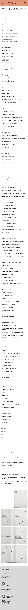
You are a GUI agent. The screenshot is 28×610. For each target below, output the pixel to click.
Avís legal (3, 573)
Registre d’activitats (5, 576)
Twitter (2, 582)
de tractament (4, 577)
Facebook (3, 581)
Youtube (3, 583)
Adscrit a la (5, 585)
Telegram (3, 584)
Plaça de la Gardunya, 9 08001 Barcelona (10, 568)
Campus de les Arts (5, 586)
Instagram (3, 579)
